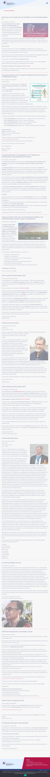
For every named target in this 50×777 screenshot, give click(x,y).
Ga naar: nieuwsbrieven (9, 10)
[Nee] (48, 773)
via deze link (32, 739)
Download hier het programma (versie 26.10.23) (12, 709)
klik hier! (25, 296)
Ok (25, 775)
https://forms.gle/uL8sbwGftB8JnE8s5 (10, 139)
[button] (47, 3)
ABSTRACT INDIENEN (24, 288)
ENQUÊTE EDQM (26, 66)
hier (4, 271)
